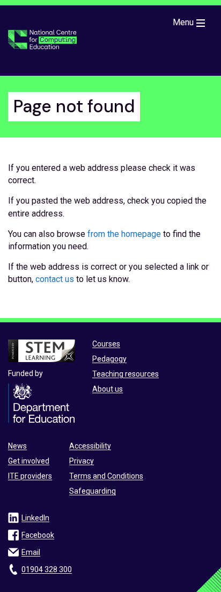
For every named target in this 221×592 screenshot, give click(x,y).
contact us (54, 279)
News (17, 446)
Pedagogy (109, 359)
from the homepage (124, 234)
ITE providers (30, 476)
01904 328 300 (46, 569)
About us (107, 389)
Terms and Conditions (106, 476)
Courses (106, 344)
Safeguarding (92, 491)
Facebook (37, 535)
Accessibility (90, 446)
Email (30, 552)
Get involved (28, 461)
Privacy (81, 461)
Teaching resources (125, 374)
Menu (183, 22)
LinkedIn (35, 518)
